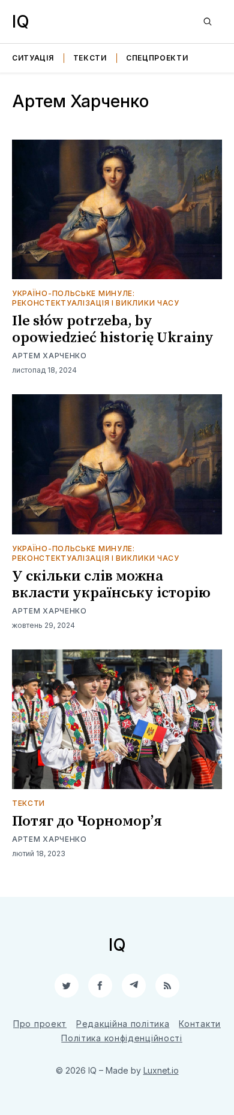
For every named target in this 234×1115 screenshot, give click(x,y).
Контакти (200, 1024)
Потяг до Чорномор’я (87, 821)
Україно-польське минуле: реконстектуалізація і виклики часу (95, 298)
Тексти (90, 57)
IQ (20, 21)
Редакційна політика (122, 1024)
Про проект (40, 1024)
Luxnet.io (161, 1070)
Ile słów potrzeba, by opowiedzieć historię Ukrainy (113, 329)
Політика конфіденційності (121, 1038)
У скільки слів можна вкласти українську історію (111, 584)
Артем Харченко (49, 355)
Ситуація (33, 57)
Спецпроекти (157, 57)
